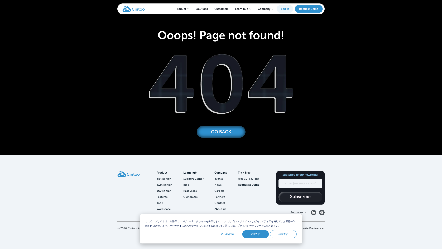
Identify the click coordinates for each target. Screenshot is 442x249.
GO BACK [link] (221, 132)
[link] (133, 9)
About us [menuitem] (220, 209)
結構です (283, 234)
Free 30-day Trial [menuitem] (248, 178)
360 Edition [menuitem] (164, 190)
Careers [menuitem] (219, 190)
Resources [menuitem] (190, 190)
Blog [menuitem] (186, 184)
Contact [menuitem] (219, 203)
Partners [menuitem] (219, 197)
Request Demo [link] (308, 9)
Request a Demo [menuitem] (249, 184)
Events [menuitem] (218, 178)
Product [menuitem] (162, 172)
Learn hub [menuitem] (190, 172)
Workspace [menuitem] (164, 209)
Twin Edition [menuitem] (164, 184)
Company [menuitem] (220, 172)
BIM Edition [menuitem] (164, 178)
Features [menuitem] (162, 197)
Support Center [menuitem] (193, 178)
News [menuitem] (218, 184)
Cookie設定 (227, 234)
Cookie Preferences (312, 228)
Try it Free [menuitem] (244, 172)
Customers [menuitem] (190, 197)
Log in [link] (285, 9)
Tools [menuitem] (160, 203)
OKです (255, 234)
